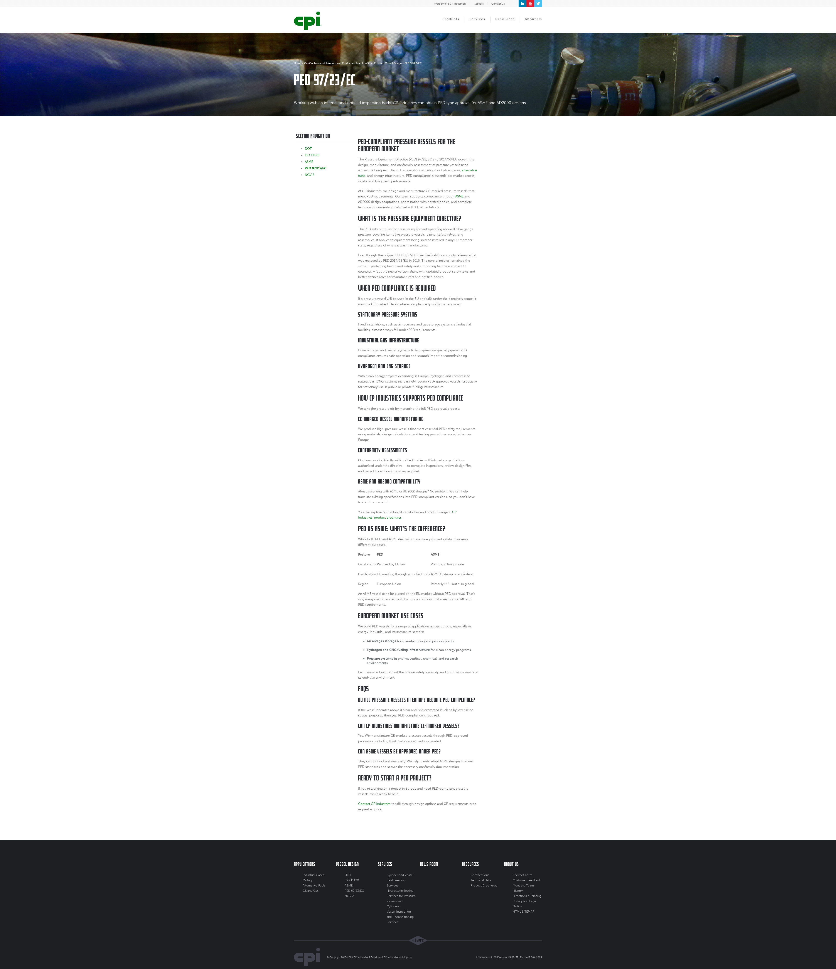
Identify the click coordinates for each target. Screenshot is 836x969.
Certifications (480, 875)
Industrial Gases (313, 875)
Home (297, 63)
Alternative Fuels (314, 885)
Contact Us (498, 3)
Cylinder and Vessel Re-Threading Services (400, 880)
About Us (533, 19)
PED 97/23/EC (316, 168)
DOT (308, 149)
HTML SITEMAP (523, 911)
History (518, 891)
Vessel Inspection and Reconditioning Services (400, 917)
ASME (309, 162)
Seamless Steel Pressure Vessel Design (379, 63)
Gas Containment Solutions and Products (328, 63)
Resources (505, 19)
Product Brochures (484, 885)
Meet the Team (523, 885)
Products (450, 19)
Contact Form (522, 875)
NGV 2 (309, 175)
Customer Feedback (527, 880)
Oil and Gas (311, 891)
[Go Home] (308, 21)
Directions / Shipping (527, 896)
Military (307, 880)
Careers (479, 3)
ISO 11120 (312, 155)
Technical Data (481, 880)
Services (477, 19)
